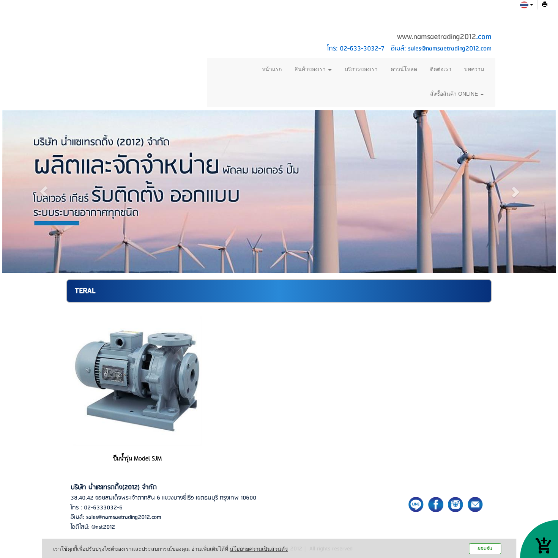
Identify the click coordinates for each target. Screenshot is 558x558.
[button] (43, 191)
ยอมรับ (485, 548)
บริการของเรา (361, 69)
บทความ (474, 69)
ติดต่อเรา (440, 69)
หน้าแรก (272, 69)
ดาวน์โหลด (404, 69)
